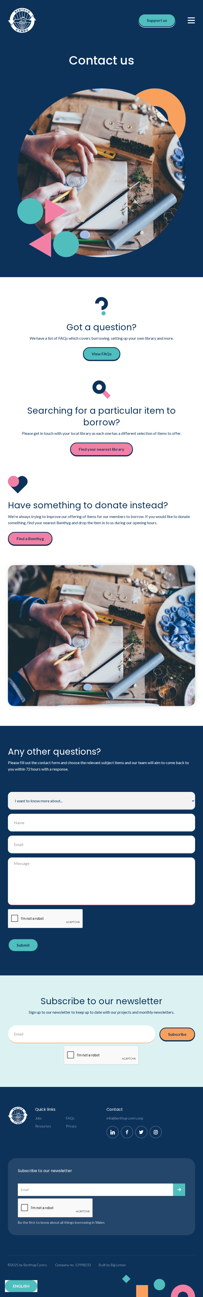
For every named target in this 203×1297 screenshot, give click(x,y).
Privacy (71, 1126)
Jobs (38, 1118)
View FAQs (102, 353)
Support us (157, 20)
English (21, 1286)
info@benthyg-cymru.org (124, 1118)
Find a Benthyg (30, 538)
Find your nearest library (101, 449)
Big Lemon (118, 1265)
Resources (43, 1126)
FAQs (70, 1118)
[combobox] (21, 1286)
